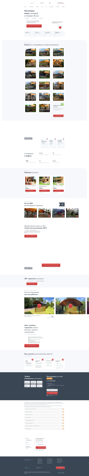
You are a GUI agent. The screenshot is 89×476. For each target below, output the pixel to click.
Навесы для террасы (59, 459)
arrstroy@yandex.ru (42, 2)
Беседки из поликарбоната (60, 461)
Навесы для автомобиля (50, 461)
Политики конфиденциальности (41, 450)
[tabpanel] (30, 181)
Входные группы (59, 462)
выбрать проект (32, 283)
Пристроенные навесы (40, 463)
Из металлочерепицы (49, 460)
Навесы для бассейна (59, 460)
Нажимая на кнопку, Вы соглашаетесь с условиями (52, 395)
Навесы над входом (49, 463)
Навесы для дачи (49, 462)
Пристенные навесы (40, 461)
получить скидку (58, 115)
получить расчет (30, 190)
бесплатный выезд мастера (29, 365)
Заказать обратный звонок (60, 3)
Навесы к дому (39, 462)
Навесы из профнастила (50, 459)
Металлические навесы (50, 458)
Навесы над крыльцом (59, 458)
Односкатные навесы (40, 460)
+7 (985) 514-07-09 (28, 363)
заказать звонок (60, 467)
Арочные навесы (39, 458)
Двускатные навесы (40, 459)
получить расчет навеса (31, 345)
